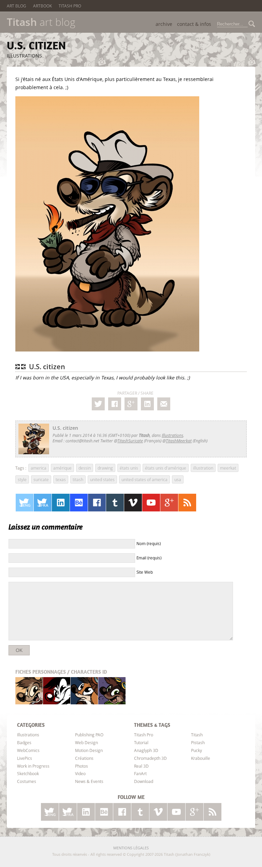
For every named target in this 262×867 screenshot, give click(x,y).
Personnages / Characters (61, 672)
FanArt (140, 773)
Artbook (42, 6)
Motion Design (89, 750)
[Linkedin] (147, 403)
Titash (29, 690)
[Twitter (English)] (24, 502)
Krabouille (112, 690)
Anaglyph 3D (146, 750)
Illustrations (24, 55)
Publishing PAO (89, 734)
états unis (129, 468)
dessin (84, 468)
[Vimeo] (133, 502)
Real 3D (141, 766)
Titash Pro (70, 6)
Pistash (56, 690)
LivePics (24, 758)
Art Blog (16, 6)
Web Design (86, 742)
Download (143, 781)
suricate (41, 479)
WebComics (28, 750)
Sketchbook (28, 773)
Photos (81, 766)
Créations (84, 758)
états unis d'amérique (165, 468)
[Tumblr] (115, 502)
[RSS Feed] (187, 502)
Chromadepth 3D (150, 758)
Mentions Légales (131, 847)
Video (80, 773)
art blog (41, 22)
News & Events (89, 781)
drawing (105, 468)
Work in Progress (33, 766)
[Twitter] (98, 403)
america (38, 468)
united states (102, 479)
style (22, 479)
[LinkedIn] (61, 502)
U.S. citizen (36, 45)
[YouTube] (151, 502)
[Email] (163, 403)
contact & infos (194, 24)
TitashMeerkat (179, 440)
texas (61, 479)
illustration (203, 468)
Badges (24, 742)
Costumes (26, 781)
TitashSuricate (130, 440)
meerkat (228, 468)
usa (177, 479)
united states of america (144, 479)
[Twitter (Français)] (43, 502)
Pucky (84, 690)
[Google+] (131, 403)
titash (78, 479)
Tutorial (141, 742)
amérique (62, 468)
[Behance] (79, 502)
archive (164, 24)
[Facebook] (114, 403)
